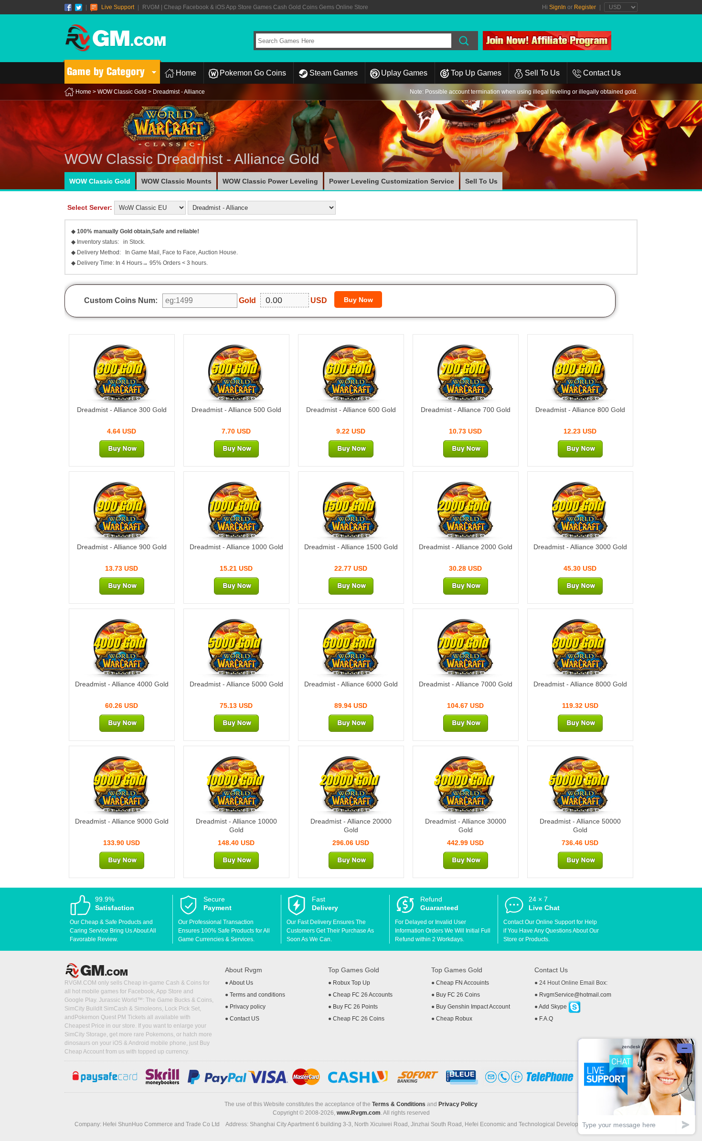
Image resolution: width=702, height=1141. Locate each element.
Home (186, 73)
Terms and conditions (257, 994)
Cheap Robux (454, 1018)
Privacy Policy (458, 1104)
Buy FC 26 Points (355, 1006)
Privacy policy (248, 1006)
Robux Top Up (351, 982)
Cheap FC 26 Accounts (363, 994)
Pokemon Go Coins (253, 73)
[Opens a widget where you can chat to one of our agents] (636, 1086)
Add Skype (553, 1006)
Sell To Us (542, 73)
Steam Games (333, 73)
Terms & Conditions (398, 1104)
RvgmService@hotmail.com (575, 994)
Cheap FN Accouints (462, 982)
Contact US (244, 1018)
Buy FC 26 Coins (458, 994)
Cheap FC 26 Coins (358, 1018)
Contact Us (602, 73)
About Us (241, 982)
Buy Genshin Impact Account (473, 1006)
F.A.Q (546, 1018)
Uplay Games (404, 73)
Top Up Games (476, 73)
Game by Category (106, 71)
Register (585, 7)
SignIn (557, 7)
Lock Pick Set (182, 1008)
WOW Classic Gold (122, 91)
